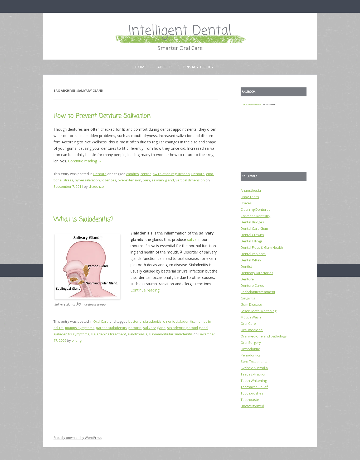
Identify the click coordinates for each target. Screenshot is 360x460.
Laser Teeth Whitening (258, 310)
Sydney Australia (254, 367)
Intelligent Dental (180, 31)
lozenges (108, 180)
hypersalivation (87, 180)
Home (141, 66)
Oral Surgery (251, 342)
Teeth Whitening (254, 380)
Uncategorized (252, 405)
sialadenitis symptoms (71, 334)
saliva (192, 239)
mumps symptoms (79, 327)
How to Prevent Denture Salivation (101, 116)
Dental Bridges (252, 222)
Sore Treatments (254, 361)
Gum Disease (251, 304)
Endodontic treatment (258, 291)
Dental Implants (253, 253)
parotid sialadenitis (111, 327)
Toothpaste (250, 399)
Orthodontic (250, 348)
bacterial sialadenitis (145, 321)
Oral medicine (252, 329)
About (164, 66)
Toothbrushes (252, 393)
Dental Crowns (252, 234)
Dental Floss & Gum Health (262, 247)
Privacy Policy (198, 66)
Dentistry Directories (257, 272)
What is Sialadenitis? (83, 219)
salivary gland (163, 180)
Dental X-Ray (251, 260)
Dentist (246, 266)
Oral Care (101, 321)
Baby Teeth (250, 196)
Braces (246, 203)
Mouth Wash (251, 317)
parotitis (135, 327)
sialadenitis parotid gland (187, 327)
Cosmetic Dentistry (255, 215)
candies (132, 173)
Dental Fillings (251, 241)
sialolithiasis (137, 334)
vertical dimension (190, 180)
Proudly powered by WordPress (77, 437)
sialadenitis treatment (108, 334)
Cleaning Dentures (255, 209)
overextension (129, 180)
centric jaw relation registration (165, 173)
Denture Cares (252, 285)
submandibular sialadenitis (171, 334)
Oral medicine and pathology (264, 336)
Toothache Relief (254, 386)
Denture (99, 173)
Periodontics (251, 355)
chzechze (96, 186)
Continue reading (85, 160)
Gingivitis (248, 298)
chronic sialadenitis (178, 321)
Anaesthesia (251, 190)
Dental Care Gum (254, 228)
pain (146, 180)
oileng (76, 340)
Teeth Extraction (253, 374)
